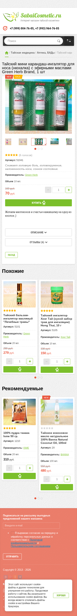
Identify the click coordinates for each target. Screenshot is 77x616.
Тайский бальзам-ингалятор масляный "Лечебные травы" (18, 318)
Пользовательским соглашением (30, 546)
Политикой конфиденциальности (26, 541)
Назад (11, 255)
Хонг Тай (65, 337)
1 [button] (35, 149)
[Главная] (6, 53)
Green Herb (31, 175)
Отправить (12, 556)
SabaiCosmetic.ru (41, 15)
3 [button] (42, 149)
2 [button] (38, 149)
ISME (26, 448)
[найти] (59, 41)
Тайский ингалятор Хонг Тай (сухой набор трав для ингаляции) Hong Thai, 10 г (56, 320)
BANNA (65, 454)
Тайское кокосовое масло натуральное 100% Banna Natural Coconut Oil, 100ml (54, 437)
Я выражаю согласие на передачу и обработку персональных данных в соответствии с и (34, 539)
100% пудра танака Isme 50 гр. (16, 434)
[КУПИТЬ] (19, 369)
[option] (38, 106)
